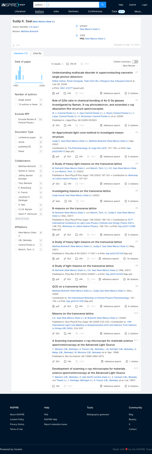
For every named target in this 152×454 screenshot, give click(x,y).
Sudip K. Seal (58, 141)
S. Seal (80, 113)
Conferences (95, 11)
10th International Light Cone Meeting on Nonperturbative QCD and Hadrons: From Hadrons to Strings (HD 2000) (94, 325)
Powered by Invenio (11, 449)
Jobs (56, 11)
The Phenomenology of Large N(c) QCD (87, 148)
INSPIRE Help (50, 419)
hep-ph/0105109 (114, 253)
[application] (29, 73)
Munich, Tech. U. (98, 168)
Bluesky (132, 419)
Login (144, 4)
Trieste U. (61, 380)
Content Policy (17, 419)
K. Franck (84, 349)
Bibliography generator (98, 414)
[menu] (129, 5)
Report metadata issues (55, 424)
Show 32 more (22, 218)
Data (114, 11)
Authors (39, 11)
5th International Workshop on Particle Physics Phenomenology (98, 298)
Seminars (73, 11)
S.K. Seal (113, 168)
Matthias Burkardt (29, 31)
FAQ (46, 414)
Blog (131, 414)
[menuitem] (121, 5)
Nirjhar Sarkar (59, 81)
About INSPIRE (17, 414)
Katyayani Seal (122, 81)
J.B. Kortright (111, 349)
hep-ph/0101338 (75, 301)
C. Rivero (108, 113)
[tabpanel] (76, 224)
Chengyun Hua (107, 81)
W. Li (54, 113)
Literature (20, 11)
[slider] (16, 83)
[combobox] (73, 5)
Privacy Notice (17, 424)
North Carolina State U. (98, 377)
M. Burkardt (58, 168)
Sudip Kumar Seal (60, 195)
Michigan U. (86, 380)
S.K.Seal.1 (34, 27)
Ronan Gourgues (75, 81)
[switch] (135, 61)
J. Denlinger (73, 380)
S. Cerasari (117, 377)
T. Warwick (57, 349)
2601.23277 (66, 88)
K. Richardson (85, 116)
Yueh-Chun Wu (91, 81)
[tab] (21, 53)
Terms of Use (16, 429)
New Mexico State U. (43, 21)
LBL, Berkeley (71, 349)
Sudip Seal (98, 290)
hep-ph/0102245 (114, 274)
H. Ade (83, 377)
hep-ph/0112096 (126, 226)
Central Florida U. (66, 113)
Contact (133, 429)
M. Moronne (80, 352)
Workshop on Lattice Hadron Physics (80, 226)
